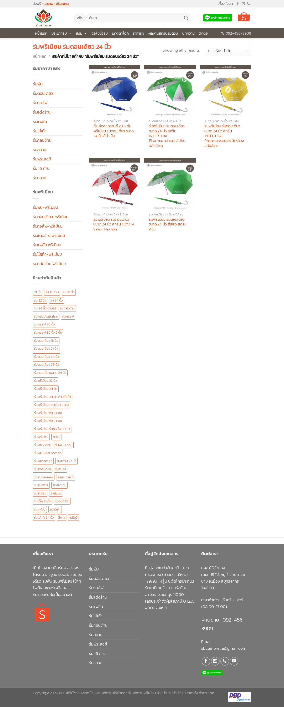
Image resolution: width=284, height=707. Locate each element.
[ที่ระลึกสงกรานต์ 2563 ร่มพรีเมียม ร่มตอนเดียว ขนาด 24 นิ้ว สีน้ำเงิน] (114, 90)
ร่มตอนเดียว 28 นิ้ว (46, 364)
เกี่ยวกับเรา (225, 3)
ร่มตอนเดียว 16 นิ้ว (46, 340)
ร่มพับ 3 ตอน (63, 444)
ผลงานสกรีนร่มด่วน (163, 33)
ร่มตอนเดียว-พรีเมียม (50, 217)
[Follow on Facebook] (238, 4)
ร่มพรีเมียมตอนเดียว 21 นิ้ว (51, 404)
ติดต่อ (203, 33)
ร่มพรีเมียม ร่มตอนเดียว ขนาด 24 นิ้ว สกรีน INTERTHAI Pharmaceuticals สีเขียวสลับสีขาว (167, 136)
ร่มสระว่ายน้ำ (65, 477)
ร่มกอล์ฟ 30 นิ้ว (44, 324)
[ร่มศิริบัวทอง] (50, 18)
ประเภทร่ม (59, 33)
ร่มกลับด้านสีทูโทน (46, 316)
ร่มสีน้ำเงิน (59, 485)
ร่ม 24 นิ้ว (56, 300)
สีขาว (61, 517)
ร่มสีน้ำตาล (41, 485)
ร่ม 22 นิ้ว (40, 300)
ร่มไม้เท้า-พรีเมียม (47, 254)
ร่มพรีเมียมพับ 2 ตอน (48, 412)
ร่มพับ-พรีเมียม (45, 207)
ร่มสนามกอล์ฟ (43, 477)
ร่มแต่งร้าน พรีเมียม (49, 235)
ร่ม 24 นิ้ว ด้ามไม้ (45, 308)
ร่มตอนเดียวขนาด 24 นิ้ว (50, 372)
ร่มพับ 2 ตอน (42, 444)
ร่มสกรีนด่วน (42, 469)
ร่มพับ (38, 84)
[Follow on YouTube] (234, 661)
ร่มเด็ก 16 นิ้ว (42, 501)
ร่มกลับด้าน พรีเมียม (49, 263)
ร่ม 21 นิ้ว (68, 292)
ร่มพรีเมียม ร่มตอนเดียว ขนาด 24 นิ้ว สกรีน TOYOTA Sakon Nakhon (113, 224)
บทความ (188, 33)
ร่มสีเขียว (40, 493)
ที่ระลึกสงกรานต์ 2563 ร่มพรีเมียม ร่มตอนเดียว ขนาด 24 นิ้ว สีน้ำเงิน (113, 131)
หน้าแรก (41, 33)
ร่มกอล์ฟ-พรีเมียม (48, 226)
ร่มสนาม (39, 149)
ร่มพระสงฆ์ (42, 159)
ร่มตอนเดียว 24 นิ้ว (46, 356)
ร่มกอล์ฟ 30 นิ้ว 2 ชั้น (48, 332)
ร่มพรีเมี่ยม (41, 436)
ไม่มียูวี (73, 517)
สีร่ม (79, 33)
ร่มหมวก (39, 178)
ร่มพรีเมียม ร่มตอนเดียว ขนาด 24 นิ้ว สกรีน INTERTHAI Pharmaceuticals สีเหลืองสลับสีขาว (224, 136)
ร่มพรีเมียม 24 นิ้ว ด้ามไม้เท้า (52, 396)
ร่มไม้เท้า (39, 131)
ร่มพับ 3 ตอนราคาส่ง (48, 452)
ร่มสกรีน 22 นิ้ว (66, 460)
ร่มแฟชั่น (40, 121)
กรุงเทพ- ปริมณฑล (55, 3)
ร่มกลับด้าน (42, 140)
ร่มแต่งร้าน (42, 112)
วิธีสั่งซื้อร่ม (99, 33)
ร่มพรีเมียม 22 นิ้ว (45, 380)
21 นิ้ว (37, 292)
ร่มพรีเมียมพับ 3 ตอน (48, 420)
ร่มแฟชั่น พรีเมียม (47, 245)
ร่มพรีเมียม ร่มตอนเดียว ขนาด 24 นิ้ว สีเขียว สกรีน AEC (167, 224)
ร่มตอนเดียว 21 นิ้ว (46, 348)
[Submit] (186, 18)
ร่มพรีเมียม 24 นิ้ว (45, 388)
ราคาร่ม (138, 33)
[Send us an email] (243, 4)
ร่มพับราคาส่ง (43, 460)
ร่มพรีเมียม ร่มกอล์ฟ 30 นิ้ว (52, 428)
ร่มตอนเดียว (43, 93)
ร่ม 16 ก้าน (41, 168)
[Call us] (248, 4)
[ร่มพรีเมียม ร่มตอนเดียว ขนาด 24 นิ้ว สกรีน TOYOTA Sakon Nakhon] (114, 184)
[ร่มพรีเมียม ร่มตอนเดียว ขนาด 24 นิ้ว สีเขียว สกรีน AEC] (170, 184)
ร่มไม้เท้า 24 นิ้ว (44, 517)
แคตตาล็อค (120, 33)
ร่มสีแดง (56, 493)
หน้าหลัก (39, 56)
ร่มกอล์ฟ (40, 103)
